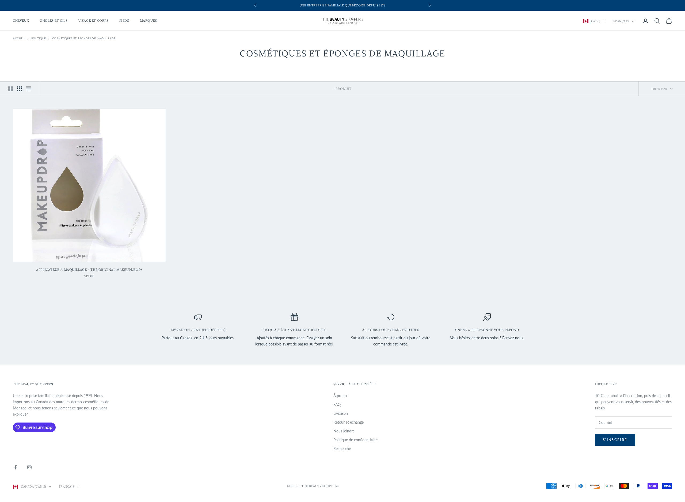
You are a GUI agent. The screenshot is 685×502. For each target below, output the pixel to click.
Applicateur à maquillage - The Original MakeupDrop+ (89, 270)
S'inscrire (615, 440)
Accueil (19, 38)
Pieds (124, 21)
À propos (340, 395)
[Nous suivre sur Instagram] (29, 467)
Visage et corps (93, 21)
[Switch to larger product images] (10, 89)
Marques (148, 21)
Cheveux (21, 21)
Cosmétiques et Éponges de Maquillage (83, 38)
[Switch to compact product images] (28, 89)
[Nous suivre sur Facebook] (15, 467)
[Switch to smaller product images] (19, 89)
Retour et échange (348, 422)
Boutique (38, 38)
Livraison (340, 413)
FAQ (337, 404)
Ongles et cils (53, 21)
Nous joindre (344, 431)
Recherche (342, 448)
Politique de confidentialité (355, 440)
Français (621, 21)
